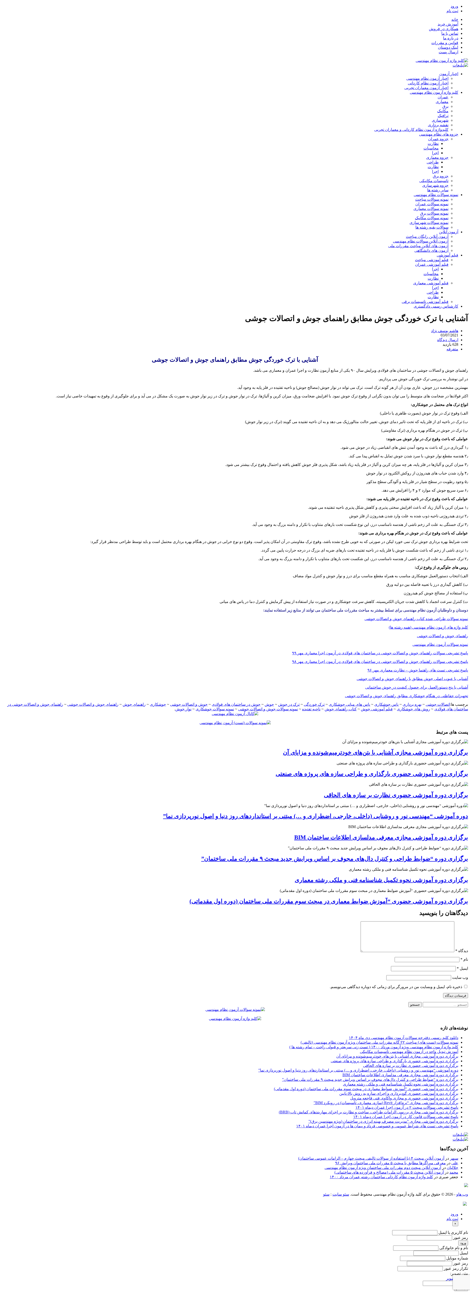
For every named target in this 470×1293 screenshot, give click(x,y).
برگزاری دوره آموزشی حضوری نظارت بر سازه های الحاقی (396, 795)
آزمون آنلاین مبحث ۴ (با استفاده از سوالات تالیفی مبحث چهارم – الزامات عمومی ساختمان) (371, 1158)
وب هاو (462, 1194)
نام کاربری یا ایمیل (453, 1232)
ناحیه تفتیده (311, 709)
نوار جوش (183, 709)
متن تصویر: (459, 1273)
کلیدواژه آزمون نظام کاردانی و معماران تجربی (411, 129)
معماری (442, 102)
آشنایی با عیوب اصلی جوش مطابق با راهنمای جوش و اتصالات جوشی (412, 679)
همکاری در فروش (443, 29)
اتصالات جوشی (438, 704)
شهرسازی (440, 120)
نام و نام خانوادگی (453, 1248)
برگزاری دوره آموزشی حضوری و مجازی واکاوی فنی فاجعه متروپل (404, 1098)
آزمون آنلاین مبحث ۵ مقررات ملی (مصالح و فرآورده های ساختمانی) (389, 1172)
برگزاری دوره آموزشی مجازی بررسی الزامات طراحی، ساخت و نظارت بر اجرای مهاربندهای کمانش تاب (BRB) (368, 1112)
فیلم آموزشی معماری (430, 283)
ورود (454, 6)
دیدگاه (461, 951)
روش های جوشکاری (413, 709)
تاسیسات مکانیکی (433, 181)
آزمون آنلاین (448, 232)
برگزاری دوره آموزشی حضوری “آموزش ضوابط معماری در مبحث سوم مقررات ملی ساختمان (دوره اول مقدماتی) (328, 901)
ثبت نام (452, 11)
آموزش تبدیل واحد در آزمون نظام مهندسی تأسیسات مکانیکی (409, 1052)
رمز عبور (460, 1237)
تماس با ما (449, 33)
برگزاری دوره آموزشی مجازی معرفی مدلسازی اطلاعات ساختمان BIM (381, 837)
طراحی (433, 162)
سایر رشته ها (437, 190)
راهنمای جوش (134, 704)
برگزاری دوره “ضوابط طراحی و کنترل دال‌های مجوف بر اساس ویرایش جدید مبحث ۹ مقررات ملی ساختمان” (334, 858)
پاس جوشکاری (386, 704)
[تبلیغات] (460, 65)
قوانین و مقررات (444, 43)
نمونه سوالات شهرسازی (429, 222)
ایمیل (462, 968)
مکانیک (442, 111)
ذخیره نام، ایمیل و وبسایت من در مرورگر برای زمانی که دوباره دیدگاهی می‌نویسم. (396, 987)
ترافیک (443, 116)
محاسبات (431, 148)
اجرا (435, 153)
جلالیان (452, 1168)
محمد (453, 1172)
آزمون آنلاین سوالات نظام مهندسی (420, 241)
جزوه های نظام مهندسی (438, 134)
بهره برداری (412, 704)
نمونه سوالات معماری (430, 209)
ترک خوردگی (314, 704)
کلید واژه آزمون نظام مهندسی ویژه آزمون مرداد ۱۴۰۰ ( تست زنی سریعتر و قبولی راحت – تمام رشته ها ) (373, 1047)
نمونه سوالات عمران (431, 204)
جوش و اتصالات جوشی (189, 704)
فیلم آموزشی (447, 255)
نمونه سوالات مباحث (431, 199)
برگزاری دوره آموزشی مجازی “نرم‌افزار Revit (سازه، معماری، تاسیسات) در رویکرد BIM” (386, 1103)
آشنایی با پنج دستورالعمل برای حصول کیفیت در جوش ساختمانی (416, 687)
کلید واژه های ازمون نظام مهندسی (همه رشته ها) (428, 627)
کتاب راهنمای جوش (341, 709)
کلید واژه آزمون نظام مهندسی (434, 92)
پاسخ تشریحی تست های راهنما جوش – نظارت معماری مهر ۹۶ (417, 670)
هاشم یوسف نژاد (444, 331)
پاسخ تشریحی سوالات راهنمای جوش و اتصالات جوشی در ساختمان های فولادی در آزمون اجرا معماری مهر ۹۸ (380, 661)
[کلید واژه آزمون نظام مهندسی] (442, 60)
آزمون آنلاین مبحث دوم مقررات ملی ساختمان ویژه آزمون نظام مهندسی (383, 1168)
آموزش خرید (448, 24)
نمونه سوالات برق (434, 213)
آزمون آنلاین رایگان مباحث (427, 236)
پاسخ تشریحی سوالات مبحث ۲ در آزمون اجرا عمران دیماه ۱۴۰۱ (406, 1107)
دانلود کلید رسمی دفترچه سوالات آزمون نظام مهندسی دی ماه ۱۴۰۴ (403, 1038)
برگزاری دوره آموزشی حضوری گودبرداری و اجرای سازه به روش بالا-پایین (398, 1093)
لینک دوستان (448, 47)
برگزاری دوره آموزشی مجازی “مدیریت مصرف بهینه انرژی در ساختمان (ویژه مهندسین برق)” (383, 1121)
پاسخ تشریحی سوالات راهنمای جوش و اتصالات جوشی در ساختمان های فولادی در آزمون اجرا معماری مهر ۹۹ (380, 653)
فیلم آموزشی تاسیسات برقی (425, 302)
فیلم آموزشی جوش (377, 709)
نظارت (433, 143)
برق (445, 106)
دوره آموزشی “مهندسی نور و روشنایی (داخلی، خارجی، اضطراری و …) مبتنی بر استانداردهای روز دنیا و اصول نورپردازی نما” (315, 816)
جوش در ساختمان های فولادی (236, 704)
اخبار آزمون (448, 74)
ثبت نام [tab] (452, 1219)
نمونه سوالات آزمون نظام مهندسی (440, 644)
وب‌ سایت (460, 977)
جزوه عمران (438, 139)
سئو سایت (340, 1194)
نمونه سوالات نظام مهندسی (436, 195)
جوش (269, 704)
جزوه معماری (437, 157)
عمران (443, 97)
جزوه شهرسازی (435, 185)
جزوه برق (440, 176)
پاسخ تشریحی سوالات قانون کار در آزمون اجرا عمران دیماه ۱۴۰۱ (405, 1117)
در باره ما (450, 38)
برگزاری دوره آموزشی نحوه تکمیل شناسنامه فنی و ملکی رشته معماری (381, 880)
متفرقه (452, 349)
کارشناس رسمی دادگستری (436, 306)
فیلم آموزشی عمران (431, 264)
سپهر (454, 1158)
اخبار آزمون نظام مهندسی (427, 78)
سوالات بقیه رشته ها (431, 227)
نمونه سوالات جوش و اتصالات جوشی (268, 709)
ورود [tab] (454, 1214)
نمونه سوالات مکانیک (431, 218)
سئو (326, 1194)
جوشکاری (158, 704)
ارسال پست (448, 52)
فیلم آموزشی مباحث (431, 260)
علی (454, 1163)
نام (464, 959)
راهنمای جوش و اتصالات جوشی (442, 636)
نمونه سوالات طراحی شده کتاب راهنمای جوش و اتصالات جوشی (416, 619)
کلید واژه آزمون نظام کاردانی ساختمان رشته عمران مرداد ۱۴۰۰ (381, 1177)
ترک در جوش (289, 704)
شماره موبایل (457, 1258)
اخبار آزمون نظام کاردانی (428, 83)
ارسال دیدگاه (447, 340)
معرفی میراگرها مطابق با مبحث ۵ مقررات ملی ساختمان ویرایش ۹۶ (390, 1163)
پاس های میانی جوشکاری (349, 704)
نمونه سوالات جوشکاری (215, 709)
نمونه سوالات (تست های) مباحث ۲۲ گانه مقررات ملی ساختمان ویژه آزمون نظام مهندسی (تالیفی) (379, 1042)
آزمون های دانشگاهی (431, 250)
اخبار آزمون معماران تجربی (426, 88)
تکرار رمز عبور (456, 1268)
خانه (454, 19)
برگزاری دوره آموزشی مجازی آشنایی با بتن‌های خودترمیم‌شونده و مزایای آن (375, 752)
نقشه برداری (438, 125)
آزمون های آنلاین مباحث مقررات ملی (418, 246)
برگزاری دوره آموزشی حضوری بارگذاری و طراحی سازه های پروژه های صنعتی (372, 774)
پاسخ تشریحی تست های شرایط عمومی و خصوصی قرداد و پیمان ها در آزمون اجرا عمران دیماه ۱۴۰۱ (377, 1126)
